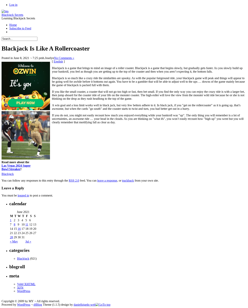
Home (13, 25)
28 (11, 237)
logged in (23, 195)
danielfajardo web (85, 304)
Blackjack (8, 174)
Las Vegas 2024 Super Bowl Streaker (16, 167)
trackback (128, 180)
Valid (26, 284)
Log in (13, 4)
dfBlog (38, 304)
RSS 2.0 (74, 180)
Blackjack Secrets (12, 14)
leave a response (107, 180)
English (58, 61)
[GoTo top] (103, 304)
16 (19, 228)
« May (14, 241)
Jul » (28, 241)
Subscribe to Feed (20, 28)
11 (26, 224)
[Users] (5, 11)
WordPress (23, 291)
